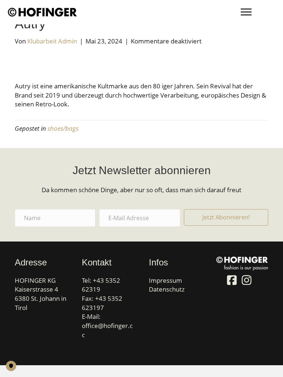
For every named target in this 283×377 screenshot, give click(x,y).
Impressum (165, 280)
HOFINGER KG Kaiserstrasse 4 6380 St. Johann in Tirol (40, 294)
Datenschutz (167, 289)
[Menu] (246, 12)
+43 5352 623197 (102, 303)
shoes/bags (63, 128)
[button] (226, 217)
